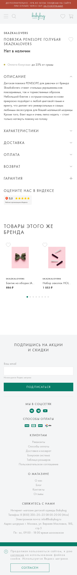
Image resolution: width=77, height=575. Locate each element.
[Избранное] (63, 16)
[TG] (38, 411)
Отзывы (38, 494)
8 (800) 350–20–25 (32, 515)
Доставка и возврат (38, 451)
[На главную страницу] (39, 16)
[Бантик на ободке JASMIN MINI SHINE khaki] (20, 257)
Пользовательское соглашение (38, 464)
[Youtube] (45, 411)
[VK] (32, 411)
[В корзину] (71, 16)
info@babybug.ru (51, 519)
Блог (38, 485)
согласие (17, 555)
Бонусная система (38, 455)
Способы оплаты (38, 446)
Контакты (38, 489)
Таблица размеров (38, 460)
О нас (38, 480)
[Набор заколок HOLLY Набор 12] (57, 257)
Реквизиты (38, 442)
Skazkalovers (16, 33)
